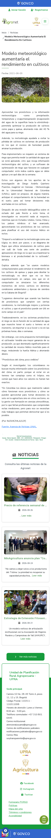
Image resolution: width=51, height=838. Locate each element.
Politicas (13, 805)
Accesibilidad (15, 815)
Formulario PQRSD (18, 802)
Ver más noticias (28, 656)
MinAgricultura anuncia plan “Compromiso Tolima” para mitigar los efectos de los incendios (25, 558)
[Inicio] (11, 21)
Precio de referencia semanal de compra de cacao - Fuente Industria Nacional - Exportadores (25, 505)
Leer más (26, 515)
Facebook (29, 783)
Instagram (28, 789)
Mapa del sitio (16, 808)
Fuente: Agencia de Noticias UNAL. (19, 426)
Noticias (14, 32)
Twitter (28, 794)
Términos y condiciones (20, 812)
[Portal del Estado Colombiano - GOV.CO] (25, 3)
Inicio (4, 32)
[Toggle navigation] (45, 21)
